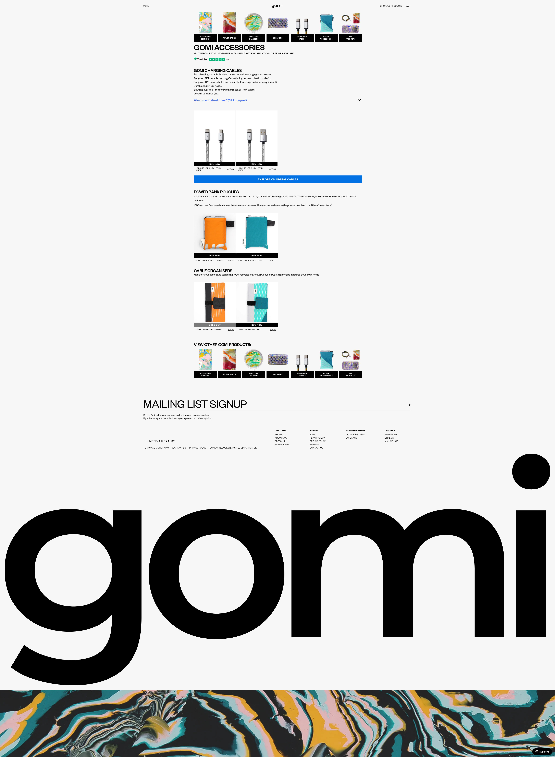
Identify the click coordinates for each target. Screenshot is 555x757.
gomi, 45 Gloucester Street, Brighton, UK (233, 447)
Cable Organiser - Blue (249, 330)
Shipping (314, 444)
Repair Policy (317, 437)
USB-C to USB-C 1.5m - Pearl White (209, 169)
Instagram (391, 434)
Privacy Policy (197, 447)
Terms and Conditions (156, 447)
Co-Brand (351, 437)
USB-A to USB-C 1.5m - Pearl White (250, 169)
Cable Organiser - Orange (209, 330)
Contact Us (316, 447)
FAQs (312, 434)
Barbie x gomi (282, 444)
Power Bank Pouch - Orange (210, 260)
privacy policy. (204, 418)
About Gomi (281, 437)
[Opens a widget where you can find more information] (542, 752)
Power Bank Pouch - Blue (250, 260)
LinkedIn (389, 437)
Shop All (280, 434)
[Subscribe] (406, 405)
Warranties (179, 447)
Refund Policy (318, 441)
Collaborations (355, 434)
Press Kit (280, 441)
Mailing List (391, 441)
